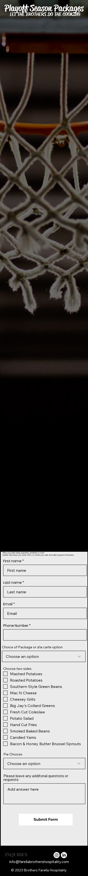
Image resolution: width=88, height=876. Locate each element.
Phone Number (15, 625)
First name (12, 561)
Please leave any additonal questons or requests (35, 777)
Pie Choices (12, 754)
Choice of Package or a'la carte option (32, 647)
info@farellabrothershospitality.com (39, 861)
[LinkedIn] (64, 855)
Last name (12, 582)
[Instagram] (57, 855)
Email (7, 604)
